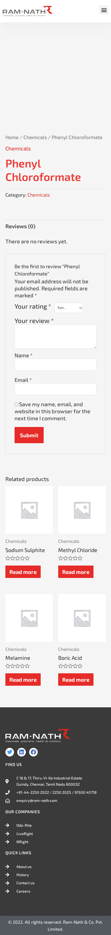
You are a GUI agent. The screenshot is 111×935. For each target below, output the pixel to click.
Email (23, 379)
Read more (23, 572)
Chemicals (35, 137)
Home (12, 137)
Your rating (33, 306)
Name (24, 355)
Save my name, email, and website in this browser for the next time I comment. (52, 411)
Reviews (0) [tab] (20, 226)
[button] (103, 9)
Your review (34, 320)
